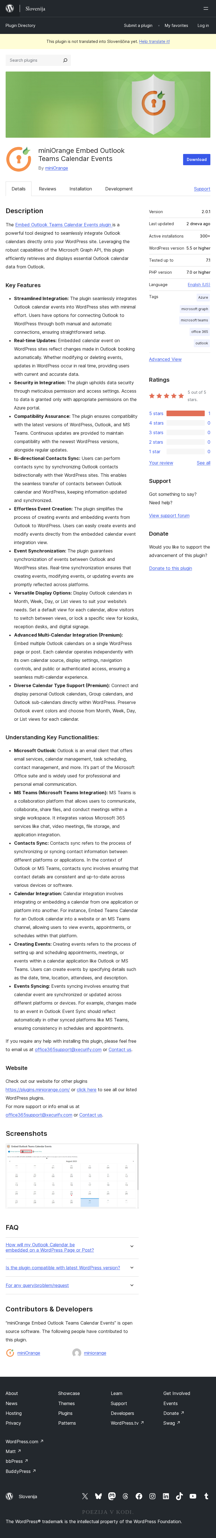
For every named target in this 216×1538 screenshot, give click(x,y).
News (11, 1403)
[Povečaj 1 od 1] (131, 1151)
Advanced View (165, 359)
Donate (173, 1413)
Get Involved (176, 1393)
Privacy (13, 1423)
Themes (66, 1403)
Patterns (67, 1423)
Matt (13, 1451)
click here (86, 1089)
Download (197, 159)
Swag (172, 1423)
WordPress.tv (127, 1423)
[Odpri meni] (207, 8)
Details (19, 189)
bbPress (17, 1461)
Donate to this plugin (170, 568)
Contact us (120, 1049)
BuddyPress (21, 1471)
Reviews (47, 189)
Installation (80, 189)
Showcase (69, 1393)
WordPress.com (25, 1441)
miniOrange (56, 168)
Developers (122, 1413)
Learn (116, 1393)
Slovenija (28, 1496)
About (12, 1393)
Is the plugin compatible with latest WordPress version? (63, 1267)
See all (203, 463)
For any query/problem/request (37, 1285)
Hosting (14, 1413)
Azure (203, 297)
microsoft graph (194, 309)
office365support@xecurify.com (68, 1049)
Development (119, 189)
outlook (201, 343)
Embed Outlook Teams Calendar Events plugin (63, 224)
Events (170, 1403)
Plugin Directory (20, 25)
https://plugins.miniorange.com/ (38, 1089)
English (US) (199, 284)
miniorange (95, 1353)
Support (202, 189)
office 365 (199, 332)
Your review (161, 463)
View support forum (169, 515)
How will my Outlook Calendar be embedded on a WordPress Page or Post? (50, 1247)
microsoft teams (194, 320)
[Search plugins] (65, 60)
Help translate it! (154, 41)
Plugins (65, 1413)
